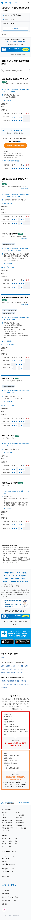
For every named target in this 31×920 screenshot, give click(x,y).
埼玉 (3, 846)
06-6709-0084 (8, 402)
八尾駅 (21, 684)
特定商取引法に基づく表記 (9, 900)
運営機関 (4, 904)
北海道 (4, 838)
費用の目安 (15, 624)
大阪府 (16, 802)
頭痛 (26, 666)
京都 (16, 838)
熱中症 (3, 672)
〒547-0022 (17, 249)
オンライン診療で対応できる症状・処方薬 (15, 54)
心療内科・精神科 (7, 820)
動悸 (22, 672)
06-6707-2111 (8, 100)
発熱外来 (4, 812)
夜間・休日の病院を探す (8, 864)
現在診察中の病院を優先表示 (13, 71)
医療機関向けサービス (8, 869)
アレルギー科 (5, 830)
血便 (18, 672)
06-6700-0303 (8, 264)
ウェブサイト (8, 267)
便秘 (11, 669)
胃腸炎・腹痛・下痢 (7, 828)
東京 (3, 841)
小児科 (4, 817)
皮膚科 (18, 812)
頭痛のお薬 (19, 817)
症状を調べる (5, 859)
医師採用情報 (5, 876)
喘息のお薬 (19, 820)
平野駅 (3, 684)
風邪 (2, 666)
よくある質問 (5, 890)
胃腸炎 (3, 669)
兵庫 (10, 846)
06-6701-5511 (8, 508)
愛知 (10, 841)
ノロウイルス (15, 666)
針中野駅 (4, 687)
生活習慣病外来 (20, 825)
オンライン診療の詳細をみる (15, 145)
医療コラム (5, 861)
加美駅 (17, 681)
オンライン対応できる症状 (12, 161)
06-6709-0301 (8, 341)
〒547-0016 (17, 195)
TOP (2, 802)
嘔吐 (15, 669)
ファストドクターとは (8, 856)
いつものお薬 (20, 815)
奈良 (16, 841)
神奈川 (4, 844)
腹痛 (22, 666)
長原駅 (3, 681)
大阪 (10, 844)
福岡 (16, 844)
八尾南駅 (23, 681)
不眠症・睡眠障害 (7, 825)
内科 (2, 657)
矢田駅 (27, 684)
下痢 (8, 672)
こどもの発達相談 (7, 823)
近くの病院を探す (9, 802)
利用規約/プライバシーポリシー (10, 897)
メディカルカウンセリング (9, 851)
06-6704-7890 (8, 203)
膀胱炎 (13, 672)
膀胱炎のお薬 (20, 823)
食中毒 (8, 666)
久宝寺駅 (9, 684)
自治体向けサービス (7, 872)
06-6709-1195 (8, 453)
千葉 (10, 838)
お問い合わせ (5, 893)
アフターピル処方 (21, 828)
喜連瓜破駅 (10, 681)
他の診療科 (24, 188)
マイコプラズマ (23, 669)
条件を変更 (15, 29)
